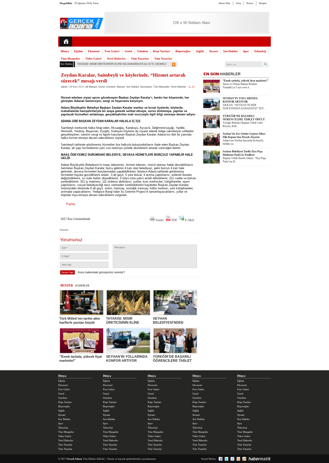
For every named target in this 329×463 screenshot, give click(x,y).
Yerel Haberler (116, 58)
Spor (246, 51)
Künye (249, 3)
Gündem (142, 51)
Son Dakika (230, 51)
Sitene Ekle (224, 3)
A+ (193, 86)
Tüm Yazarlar (140, 58)
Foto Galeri (112, 51)
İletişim (263, 3)
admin (64, 86)
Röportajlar (183, 51)
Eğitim (78, 51)
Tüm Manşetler (70, 58)
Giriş (238, 3)
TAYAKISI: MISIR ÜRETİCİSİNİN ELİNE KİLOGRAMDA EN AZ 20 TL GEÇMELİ (121, 63)
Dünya (65, 51)
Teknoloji (260, 51)
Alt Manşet (91, 86)
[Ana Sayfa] (66, 42)
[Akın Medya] (244, 459)
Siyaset (213, 51)
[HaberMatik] (259, 459)
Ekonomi (94, 51)
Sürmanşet (146, 86)
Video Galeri (93, 58)
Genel (128, 51)
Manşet (121, 86)
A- (190, 86)
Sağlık (200, 51)
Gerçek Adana (74, 458)
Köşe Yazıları (161, 51)
